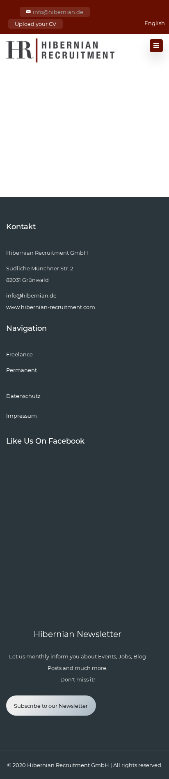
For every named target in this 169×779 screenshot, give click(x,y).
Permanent (21, 370)
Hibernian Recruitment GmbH (68, 765)
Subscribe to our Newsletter (51, 705)
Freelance (19, 354)
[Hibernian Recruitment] (61, 50)
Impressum (21, 415)
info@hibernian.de (58, 12)
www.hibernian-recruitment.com (50, 307)
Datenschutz (23, 396)
